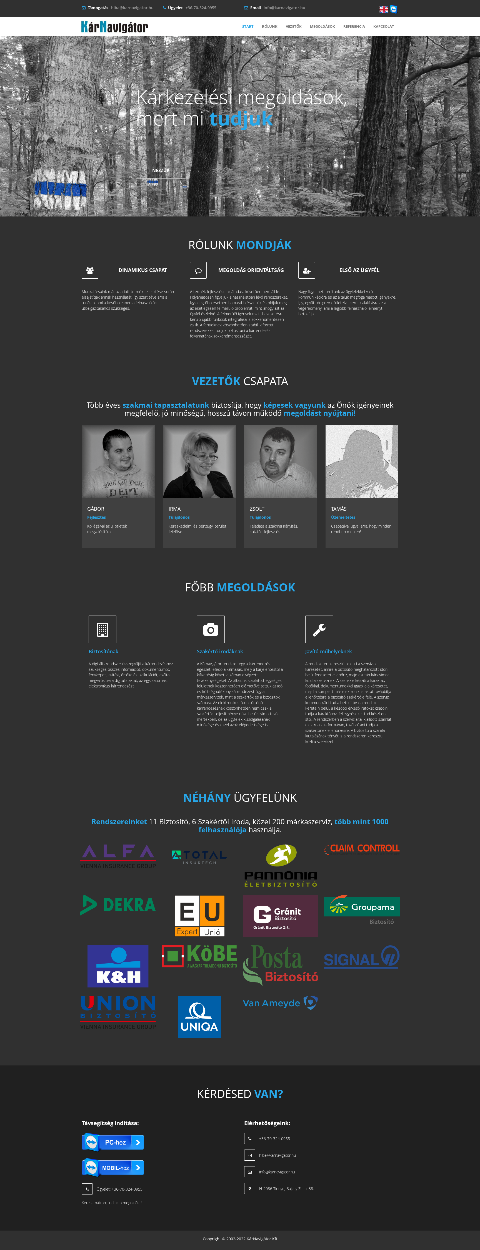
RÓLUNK (270, 26)
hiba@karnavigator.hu (132, 7)
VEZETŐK (294, 26)
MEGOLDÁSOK (322, 26)
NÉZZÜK (161, 170)
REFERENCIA (354, 26)
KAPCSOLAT (383, 26)
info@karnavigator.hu (284, 7)
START (248, 26)
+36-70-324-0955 (201, 7)
